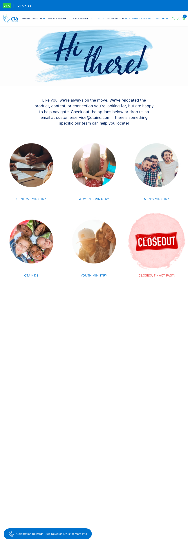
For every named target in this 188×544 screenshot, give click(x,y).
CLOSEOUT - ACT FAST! (141, 18)
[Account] (178, 18)
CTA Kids (24, 5)
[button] (33, 18)
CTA (7, 5)
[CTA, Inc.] (10, 18)
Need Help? (162, 18)
